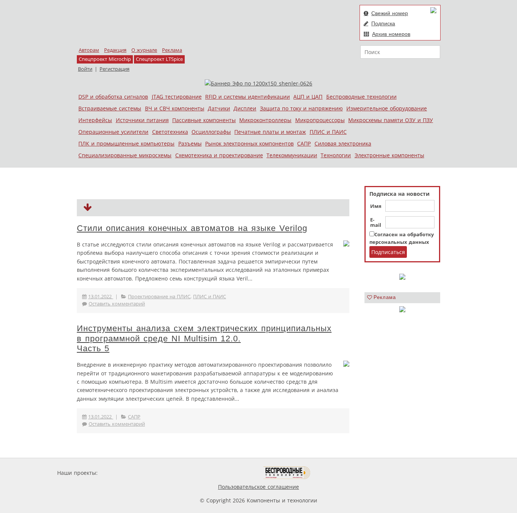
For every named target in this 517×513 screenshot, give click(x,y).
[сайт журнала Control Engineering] (337, 473)
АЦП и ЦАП (307, 96)
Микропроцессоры (320, 120)
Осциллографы (211, 131)
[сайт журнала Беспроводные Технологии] (287, 473)
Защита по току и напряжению (301, 108)
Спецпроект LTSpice (159, 59)
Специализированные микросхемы (124, 155)
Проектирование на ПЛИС (159, 296)
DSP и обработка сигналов (113, 96)
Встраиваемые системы (109, 108)
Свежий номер (389, 13)
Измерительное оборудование (386, 108)
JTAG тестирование (177, 96)
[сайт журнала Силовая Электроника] (123, 473)
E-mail (375, 222)
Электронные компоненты (389, 155)
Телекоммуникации (291, 155)
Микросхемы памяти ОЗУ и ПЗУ (390, 120)
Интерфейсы (95, 120)
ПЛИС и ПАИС (328, 131)
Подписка (383, 23)
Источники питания (142, 120)
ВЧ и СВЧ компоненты (174, 108)
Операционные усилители (113, 131)
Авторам (89, 50)
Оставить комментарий (117, 304)
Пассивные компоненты (204, 120)
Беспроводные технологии (361, 96)
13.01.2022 (100, 296)
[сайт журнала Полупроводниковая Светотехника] (228, 473)
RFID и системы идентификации (247, 96)
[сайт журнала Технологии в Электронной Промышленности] (172, 473)
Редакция (115, 50)
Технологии (336, 155)
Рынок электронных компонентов (249, 143)
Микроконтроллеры (265, 120)
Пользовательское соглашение (258, 486)
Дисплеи (245, 108)
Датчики (219, 108)
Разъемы (190, 143)
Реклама (172, 50)
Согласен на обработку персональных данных (401, 238)
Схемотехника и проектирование (219, 155)
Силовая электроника (343, 143)
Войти (85, 69)
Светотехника (170, 131)
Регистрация (114, 69)
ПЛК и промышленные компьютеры (126, 143)
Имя (376, 206)
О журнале (144, 50)
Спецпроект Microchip (105, 59)
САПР (304, 143)
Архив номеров (391, 34)
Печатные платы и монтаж (270, 131)
